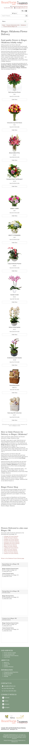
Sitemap (6, 676)
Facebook (6, 697)
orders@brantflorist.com (21, 8)
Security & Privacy (8, 673)
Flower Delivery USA (9, 654)
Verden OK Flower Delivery (10, 538)
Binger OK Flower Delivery (10, 546)
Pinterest (6, 704)
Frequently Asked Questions (11, 672)
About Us (6, 662)
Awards (6, 665)
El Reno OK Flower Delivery (11, 552)
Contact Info (7, 664)
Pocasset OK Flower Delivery (11, 540)
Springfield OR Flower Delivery (11, 543)
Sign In (15, 13)
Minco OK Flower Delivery (10, 545)
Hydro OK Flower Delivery (10, 549)
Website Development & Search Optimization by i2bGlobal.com (14, 741)
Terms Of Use (7, 675)
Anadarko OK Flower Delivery (11, 539)
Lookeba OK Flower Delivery (11, 548)
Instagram (6, 707)
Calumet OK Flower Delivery (11, 553)
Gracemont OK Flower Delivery (11, 542)
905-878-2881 (9, 8)
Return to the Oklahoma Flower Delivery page (12, 558)
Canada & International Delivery (20, 6)
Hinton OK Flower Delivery (10, 550)
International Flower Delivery (11, 655)
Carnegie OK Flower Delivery (11, 536)
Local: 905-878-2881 (8, 688)
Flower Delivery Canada (10, 653)
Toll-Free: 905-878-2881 (9, 691)
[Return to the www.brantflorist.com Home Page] (14, 3)
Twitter (6, 701)
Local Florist (7, 657)
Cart (24, 11)
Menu (3, 21)
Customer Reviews (8, 667)
